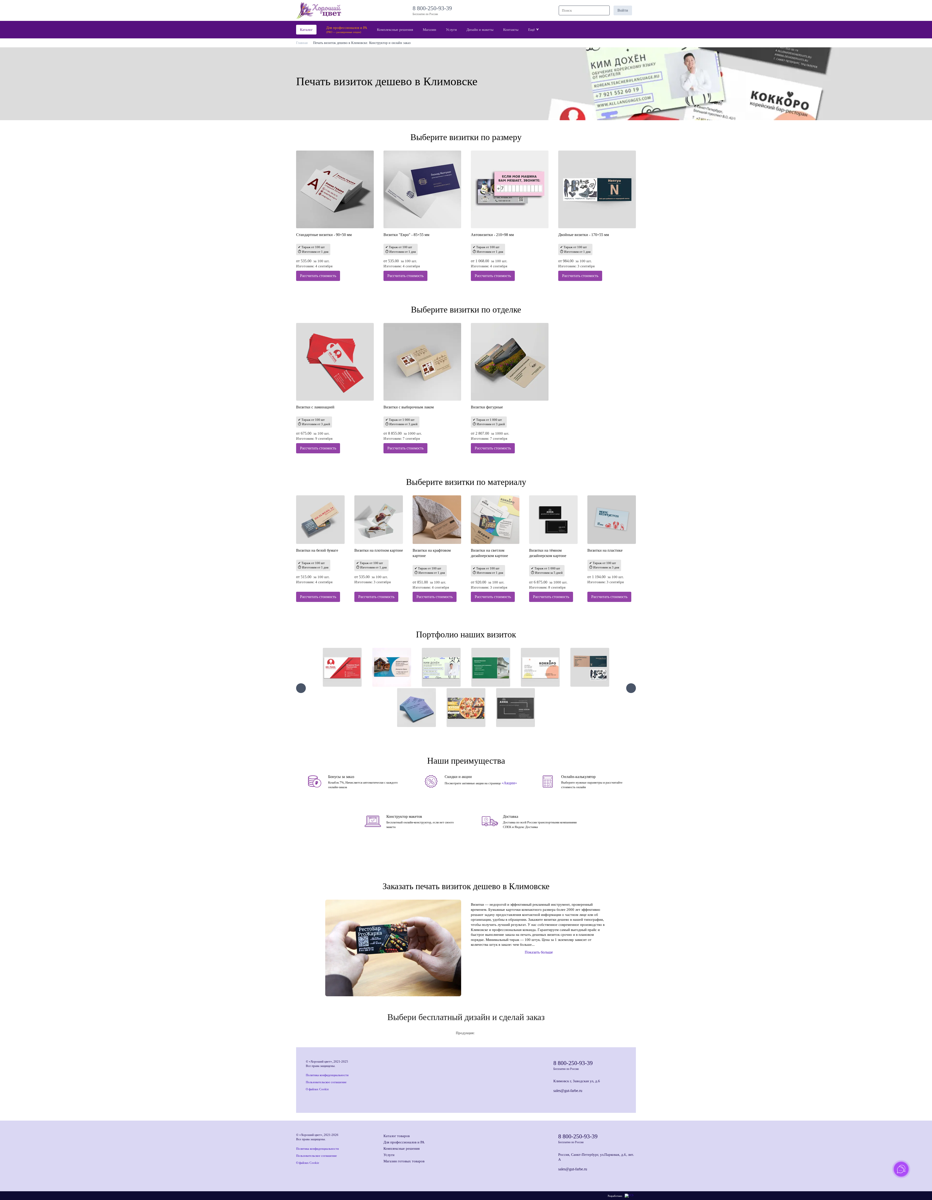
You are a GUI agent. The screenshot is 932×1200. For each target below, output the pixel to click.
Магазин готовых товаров (403, 1161)
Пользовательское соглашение (326, 1082)
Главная (302, 43)
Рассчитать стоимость (318, 276)
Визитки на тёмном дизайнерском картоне (547, 553)
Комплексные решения (401, 1148)
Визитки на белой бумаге (317, 550)
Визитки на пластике (605, 550)
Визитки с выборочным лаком (408, 407)
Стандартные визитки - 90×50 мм (324, 235)
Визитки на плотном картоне (378, 550)
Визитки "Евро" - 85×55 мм (406, 235)
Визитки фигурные (487, 407)
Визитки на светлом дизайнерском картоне (489, 553)
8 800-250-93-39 (434, 8)
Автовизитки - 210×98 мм (492, 235)
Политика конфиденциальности (327, 1075)
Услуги (388, 1155)
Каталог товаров (396, 1136)
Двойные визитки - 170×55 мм (583, 235)
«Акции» (509, 783)
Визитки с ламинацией (315, 407)
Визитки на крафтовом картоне (432, 553)
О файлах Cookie (317, 1089)
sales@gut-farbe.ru (567, 1091)
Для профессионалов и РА (403, 1142)
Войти (622, 10)
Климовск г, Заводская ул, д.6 (576, 1081)
